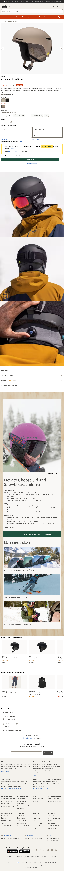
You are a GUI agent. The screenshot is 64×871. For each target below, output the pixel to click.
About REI (51, 816)
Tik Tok (39, 850)
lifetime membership (14, 151)
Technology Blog (53, 825)
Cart (57, 6)
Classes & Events (22, 820)
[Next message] (57, 16)
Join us (35, 775)
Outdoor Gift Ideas (38, 798)
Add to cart (30, 159)
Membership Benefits (7, 806)
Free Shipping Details (54, 801)
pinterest (48, 850)
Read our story (5, 771)
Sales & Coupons (53, 798)
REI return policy (32, 163)
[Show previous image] (2, 48)
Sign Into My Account (8, 798)
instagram (35, 850)
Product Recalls (29, 865)
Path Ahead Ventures (23, 825)
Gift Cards (36, 801)
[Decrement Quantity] (2, 122)
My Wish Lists (5, 803)
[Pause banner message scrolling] (59, 16)
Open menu (60, 6)
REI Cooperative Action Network (11, 788)
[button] (32, 48)
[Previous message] (5, 16)
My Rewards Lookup (7, 801)
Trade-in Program (6, 825)
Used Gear (4, 823)
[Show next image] (61, 48)
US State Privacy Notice (50, 862)
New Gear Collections (7, 820)
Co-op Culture (37, 818)
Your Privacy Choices (25, 862)
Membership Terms (56, 865)
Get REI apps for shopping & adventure (18, 848)
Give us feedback (27, 738)
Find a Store (30, 835)
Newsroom (51, 823)
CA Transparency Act (42, 865)
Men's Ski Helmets (8, 21)
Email (12, 749)
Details (20, 141)
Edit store (4, 139)
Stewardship (52, 828)
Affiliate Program (38, 823)
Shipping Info (21, 808)
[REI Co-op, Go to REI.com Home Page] (4, 6)
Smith (3, 76)
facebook (43, 850)
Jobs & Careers (37, 816)
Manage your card (43, 788)
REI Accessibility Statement (32, 867)
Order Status (21, 798)
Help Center (8, 835)
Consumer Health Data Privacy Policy (12, 865)
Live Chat (52, 835)
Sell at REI (36, 821)
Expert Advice (21, 818)
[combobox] (32, 11)
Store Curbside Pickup (24, 806)
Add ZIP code (36, 139)
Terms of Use (10, 862)
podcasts (56, 850)
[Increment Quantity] (11, 122)
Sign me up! (48, 753)
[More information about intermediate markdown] (24, 85)
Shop (10, 7)
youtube (52, 850)
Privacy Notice (37, 862)
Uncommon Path (22, 823)
